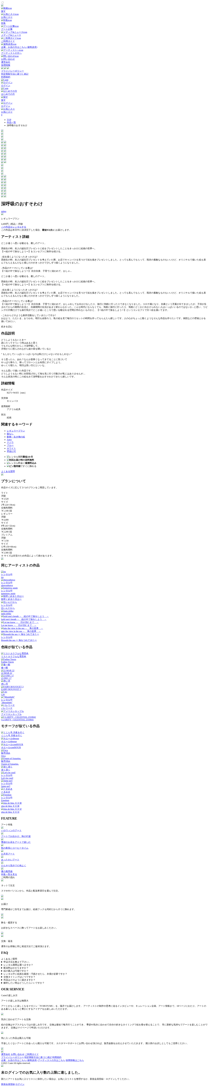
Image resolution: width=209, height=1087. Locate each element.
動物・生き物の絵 (16, 437)
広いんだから (8, 608)
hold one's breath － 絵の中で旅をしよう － (23, 619)
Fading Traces (7, 662)
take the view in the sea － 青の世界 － (21, 631)
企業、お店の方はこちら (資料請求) (19, 1060)
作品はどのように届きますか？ (19, 980)
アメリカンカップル (11, 714)
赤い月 (4, 684)
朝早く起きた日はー (11, 599)
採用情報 (5, 65)
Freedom (5, 800)
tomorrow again (8, 593)
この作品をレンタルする (13, 227)
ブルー (10, 445)
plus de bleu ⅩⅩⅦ (10, 806)
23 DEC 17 (6, 678)
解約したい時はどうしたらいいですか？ (24, 983)
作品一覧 (11, 122)
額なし (10, 434)
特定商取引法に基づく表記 (14, 74)
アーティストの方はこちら (51, 1060)
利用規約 (5, 77)
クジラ (10, 442)
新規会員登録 (8, 1084)
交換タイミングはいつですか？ (19, 977)
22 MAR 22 (6, 673)
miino (3, 211)
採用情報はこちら (75, 1060)
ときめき (5, 792)
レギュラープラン (16, 431)
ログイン (19, 1084)
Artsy (9, 439)
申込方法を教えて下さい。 (17, 962)
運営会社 (5, 62)
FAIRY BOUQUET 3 (11, 689)
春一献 (4, 667)
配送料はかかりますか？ (16, 968)
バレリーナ (7, 708)
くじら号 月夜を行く (11, 735)
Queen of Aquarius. (10, 764)
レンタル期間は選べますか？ (18, 965)
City (3, 694)
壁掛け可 (11, 451)
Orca (3, 756)
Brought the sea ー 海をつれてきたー (19, 640)
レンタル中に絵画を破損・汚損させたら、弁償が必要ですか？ (35, 974)
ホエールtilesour (9, 741)
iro (2, 577)
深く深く (5, 769)
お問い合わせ (17, 1054)
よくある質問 (8, 471)
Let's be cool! (7, 778)
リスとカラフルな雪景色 (13, 656)
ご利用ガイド (32, 1054)
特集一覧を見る (9, 874)
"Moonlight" (7, 702)
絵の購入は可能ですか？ (16, 971)
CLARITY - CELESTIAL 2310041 (17, 719)
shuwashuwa (7, 585)
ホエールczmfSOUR (11, 747)
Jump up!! (5, 786)
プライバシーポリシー (12, 71)
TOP (9, 119)
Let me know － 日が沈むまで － (18, 625)
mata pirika (6, 613)
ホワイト (11, 448)
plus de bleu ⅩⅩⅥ (10, 812)
